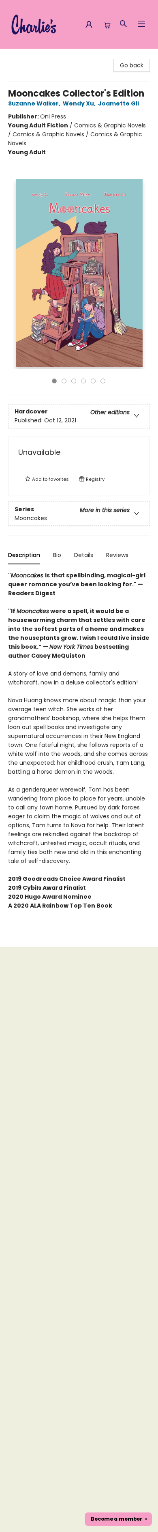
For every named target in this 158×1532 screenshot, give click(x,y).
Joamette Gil (118, 103)
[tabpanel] (79, 750)
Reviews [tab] (117, 555)
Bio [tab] (57, 555)
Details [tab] (83, 555)
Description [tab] (24, 555)
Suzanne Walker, (35, 103)
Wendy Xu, (80, 103)
